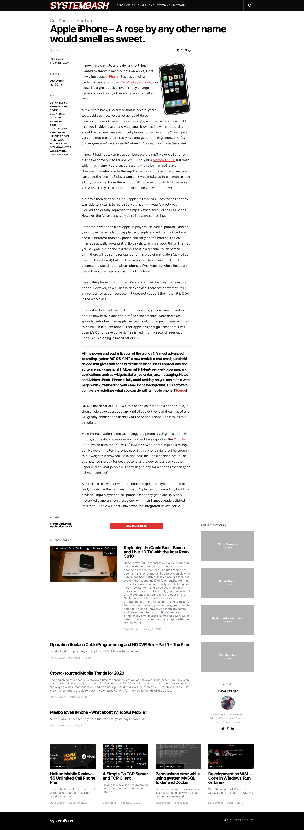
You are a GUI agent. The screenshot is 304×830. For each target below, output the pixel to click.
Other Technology (79, 548)
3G (51, 102)
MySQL (170, 766)
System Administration (172, 5)
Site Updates (217, 766)
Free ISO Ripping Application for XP (61, 525)
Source (180, 390)
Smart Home (146, 5)
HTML (53, 139)
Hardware (86, 20)
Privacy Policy (244, 820)
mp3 (66, 143)
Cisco (53, 125)
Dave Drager (56, 80)
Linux (160, 766)
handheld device (59, 136)
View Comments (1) (136, 526)
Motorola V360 (164, 160)
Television (109, 553)
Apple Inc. (60, 102)
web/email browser (61, 154)
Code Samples (126, 5)
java (61, 139)
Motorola (56, 143)
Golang (128, 766)
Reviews (97, 548)
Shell (180, 766)
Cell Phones (62, 20)
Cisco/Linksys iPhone (135, 82)
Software (110, 548)
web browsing (58, 151)
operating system (60, 147)
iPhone (113, 76)
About (228, 820)
